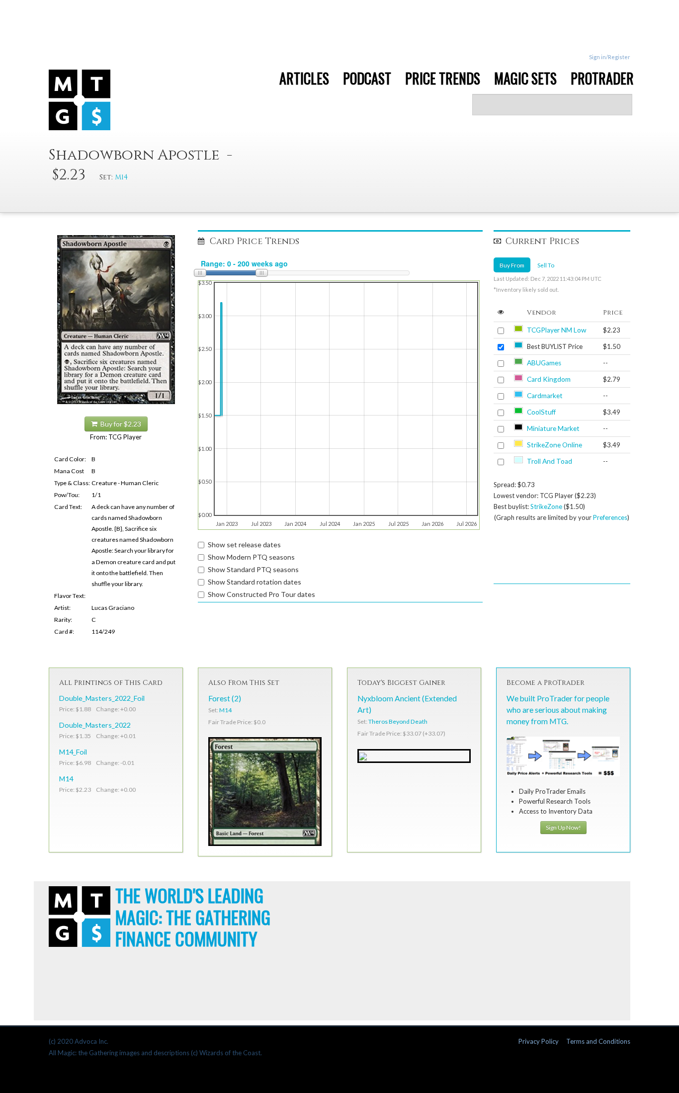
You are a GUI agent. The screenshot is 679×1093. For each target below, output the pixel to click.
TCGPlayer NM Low (556, 330)
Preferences (610, 517)
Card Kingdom (549, 379)
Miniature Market (553, 428)
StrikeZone (546, 506)
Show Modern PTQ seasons (251, 557)
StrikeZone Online (554, 445)
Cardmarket (545, 396)
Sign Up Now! (563, 827)
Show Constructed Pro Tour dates (261, 594)
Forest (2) (224, 698)
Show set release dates (244, 544)
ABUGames (544, 363)
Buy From (512, 264)
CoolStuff (541, 412)
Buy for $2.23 (119, 424)
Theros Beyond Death (397, 721)
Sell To (545, 264)
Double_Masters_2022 (95, 725)
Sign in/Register (609, 57)
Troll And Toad (549, 461)
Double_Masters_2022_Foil (102, 698)
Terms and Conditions (598, 1041)
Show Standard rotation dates (254, 582)
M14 (121, 177)
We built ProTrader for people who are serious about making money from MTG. (558, 710)
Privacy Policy (538, 1041)
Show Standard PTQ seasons (253, 569)
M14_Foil (73, 752)
